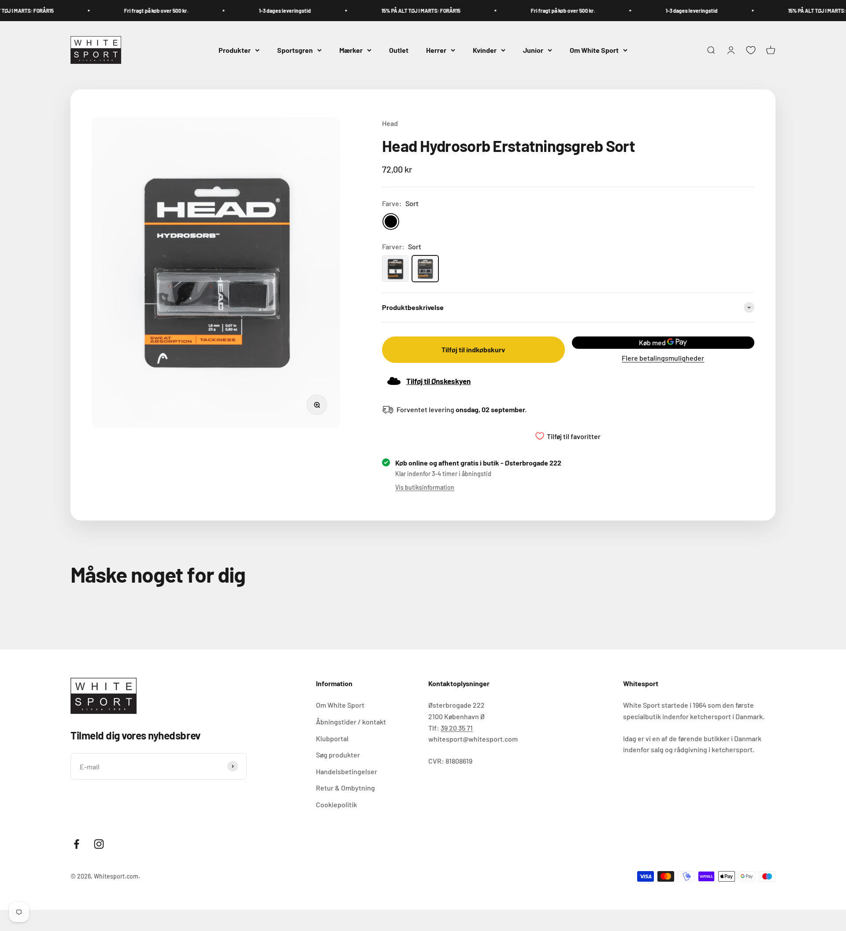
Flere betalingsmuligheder (663, 358)
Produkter (235, 50)
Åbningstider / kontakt (351, 721)
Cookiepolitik (336, 804)
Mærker (351, 50)
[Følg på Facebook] (76, 844)
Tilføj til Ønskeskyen (438, 381)
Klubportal (332, 738)
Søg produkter (338, 754)
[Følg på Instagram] (99, 844)
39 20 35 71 (457, 728)
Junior (533, 50)
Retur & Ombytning (345, 787)
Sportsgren (295, 50)
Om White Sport (594, 50)
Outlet (398, 50)
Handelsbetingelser (346, 771)
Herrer (436, 50)
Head (390, 123)
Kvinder (485, 50)
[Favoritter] (750, 50)
